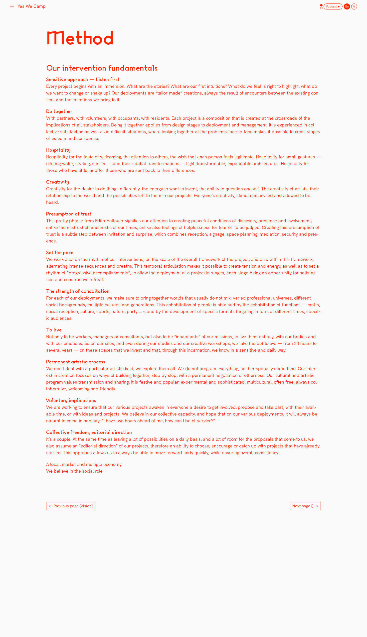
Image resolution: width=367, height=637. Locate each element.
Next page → (305, 506)
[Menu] (12, 5)
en (347, 6)
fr (354, 6)
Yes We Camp (31, 6)
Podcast (331, 6)
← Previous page (70, 506)
